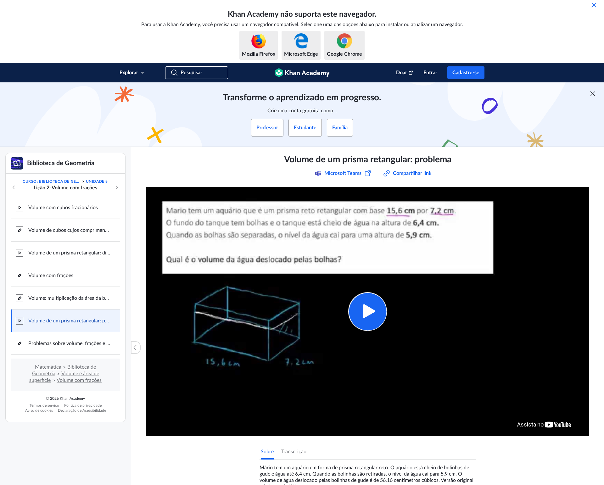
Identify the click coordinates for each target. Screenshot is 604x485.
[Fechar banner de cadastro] (592, 93)
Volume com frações (50, 275)
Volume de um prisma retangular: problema (69, 320)
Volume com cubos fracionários (63, 207)
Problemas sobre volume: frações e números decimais (69, 343)
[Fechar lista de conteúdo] (136, 347)
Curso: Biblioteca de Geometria (52, 181)
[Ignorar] (594, 5)
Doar (401, 72)
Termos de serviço (44, 405)
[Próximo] (116, 187)
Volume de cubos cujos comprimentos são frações (69, 230)
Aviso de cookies (39, 410)
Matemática (48, 367)
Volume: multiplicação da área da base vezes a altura (69, 298)
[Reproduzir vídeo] (368, 312)
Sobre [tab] (267, 451)
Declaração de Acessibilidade (82, 410)
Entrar (430, 72)
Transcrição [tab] (293, 451)
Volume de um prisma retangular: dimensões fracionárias (69, 252)
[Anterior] (14, 187)
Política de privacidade (83, 405)
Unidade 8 (97, 181)
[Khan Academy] (302, 72)
